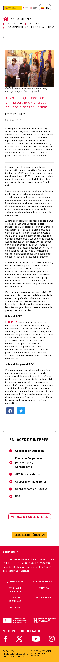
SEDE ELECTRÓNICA (27, 535)
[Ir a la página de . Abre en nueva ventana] (25, 8)
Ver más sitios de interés (29, 516)
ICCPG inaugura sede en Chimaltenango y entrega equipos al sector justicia (26, 90)
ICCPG (11, 321)
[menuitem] (15, 581)
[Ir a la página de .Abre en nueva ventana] (12, 8)
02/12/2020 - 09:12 (22, 113)
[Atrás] (3, 37)
